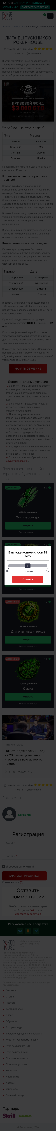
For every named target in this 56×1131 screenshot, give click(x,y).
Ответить (28, 579)
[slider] (27, 565)
